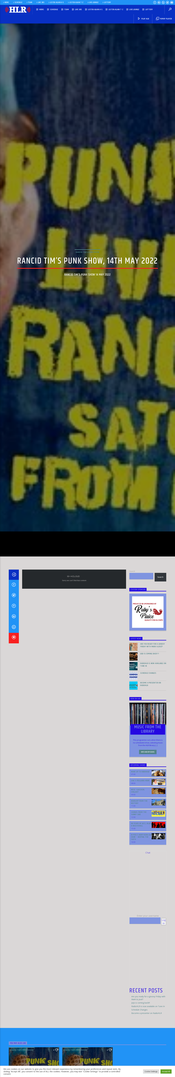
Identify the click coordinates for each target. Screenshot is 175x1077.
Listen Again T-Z (76, 2)
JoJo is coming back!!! (149, 693)
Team (30, 2)
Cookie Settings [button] (151, 1071)
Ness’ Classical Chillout (138, 831)
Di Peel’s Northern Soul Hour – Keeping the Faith (141, 877)
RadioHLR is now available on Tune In (153, 704)
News (7, 2)
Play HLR (145, 18)
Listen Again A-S (57, 2)
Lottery (107, 2)
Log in (164, 961)
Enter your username (148, 955)
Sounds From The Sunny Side (139, 853)
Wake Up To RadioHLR (140, 811)
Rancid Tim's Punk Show (87, 270)
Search (132, 611)
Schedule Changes (148, 713)
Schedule (18, 2)
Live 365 (41, 2)
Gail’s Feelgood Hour (140, 820)
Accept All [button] (166, 1071)
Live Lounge (93, 2)
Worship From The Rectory (139, 842)
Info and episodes (148, 792)
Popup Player (166, 18)
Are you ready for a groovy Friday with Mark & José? (152, 685)
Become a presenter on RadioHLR (150, 724)
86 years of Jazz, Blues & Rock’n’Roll (141, 864)
